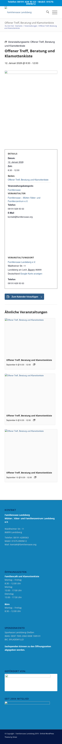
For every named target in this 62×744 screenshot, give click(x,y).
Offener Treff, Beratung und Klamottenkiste (28, 179)
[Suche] (46, 12)
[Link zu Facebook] (46, 740)
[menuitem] (46, 12)
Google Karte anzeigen (31, 273)
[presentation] (30, 337)
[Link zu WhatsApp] (55, 740)
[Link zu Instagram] (50, 740)
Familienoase (14, 189)
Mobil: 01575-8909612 (40, 2)
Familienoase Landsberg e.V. (22, 261)
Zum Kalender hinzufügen (25, 296)
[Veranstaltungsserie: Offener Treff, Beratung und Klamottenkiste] (34, 364)
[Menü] (53, 12)
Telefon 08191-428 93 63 (22, 1)
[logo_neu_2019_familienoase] (26, 12)
